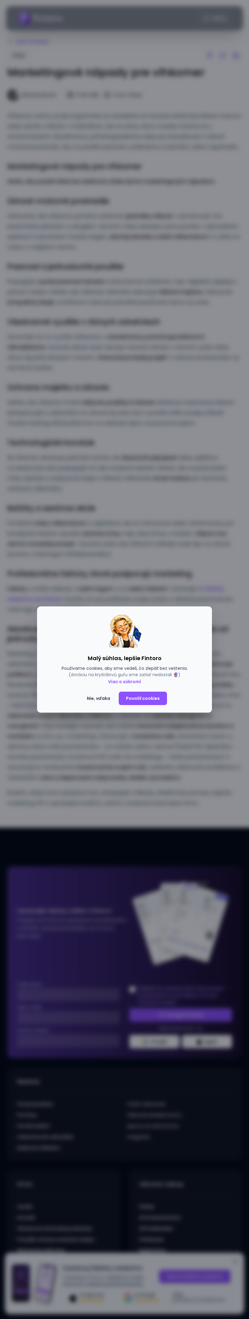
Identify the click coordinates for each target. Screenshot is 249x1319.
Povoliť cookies (143, 698)
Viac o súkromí (124, 682)
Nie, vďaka (98, 698)
